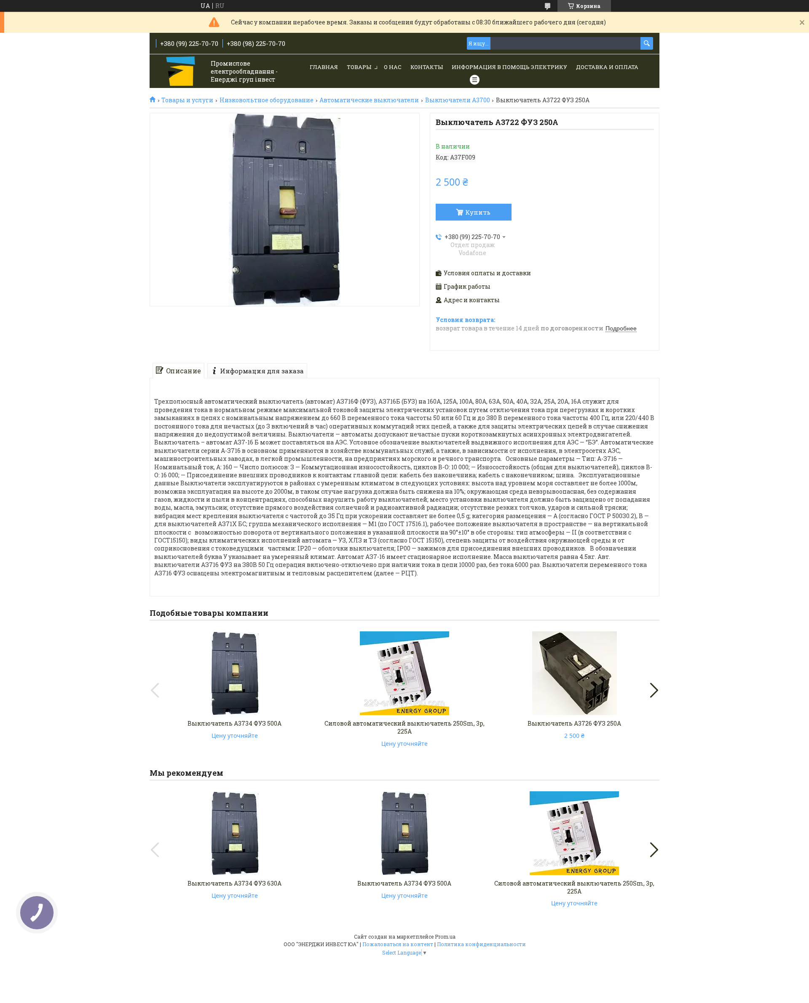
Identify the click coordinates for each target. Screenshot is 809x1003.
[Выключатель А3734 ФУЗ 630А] (235, 833)
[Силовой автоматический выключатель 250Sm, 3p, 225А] (404, 673)
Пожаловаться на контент (397, 944)
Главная (324, 67)
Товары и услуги (187, 100)
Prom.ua (445, 936)
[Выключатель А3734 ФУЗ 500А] (235, 673)
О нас (393, 67)
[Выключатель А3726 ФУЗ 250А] (574, 673)
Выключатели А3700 (457, 100)
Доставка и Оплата (607, 67)
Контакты (426, 67)
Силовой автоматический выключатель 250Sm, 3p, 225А (404, 727)
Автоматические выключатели (369, 100)
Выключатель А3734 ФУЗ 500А (234, 723)
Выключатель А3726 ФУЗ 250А (574, 723)
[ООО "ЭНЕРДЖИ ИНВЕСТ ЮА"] (181, 72)
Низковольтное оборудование (266, 100)
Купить (477, 212)
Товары (359, 67)
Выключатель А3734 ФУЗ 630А (234, 883)
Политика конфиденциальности (481, 944)
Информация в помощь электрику (509, 67)
